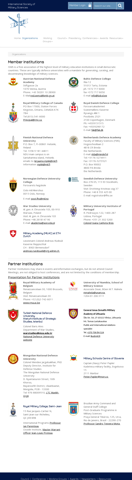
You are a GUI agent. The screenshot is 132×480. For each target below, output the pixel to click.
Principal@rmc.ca (32, 119)
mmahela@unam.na (94, 292)
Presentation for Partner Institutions (34, 277)
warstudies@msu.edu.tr (37, 333)
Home (17, 38)
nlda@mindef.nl (99, 154)
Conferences (89, 38)
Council (61, 38)
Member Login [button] (77, 5)
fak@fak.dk (97, 130)
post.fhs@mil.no (40, 198)
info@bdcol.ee (99, 95)
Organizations (30, 38)
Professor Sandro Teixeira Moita (102, 423)
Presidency (75, 38)
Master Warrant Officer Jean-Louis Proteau (41, 431)
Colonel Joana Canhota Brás (99, 222)
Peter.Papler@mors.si (96, 376)
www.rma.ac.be (31, 302)
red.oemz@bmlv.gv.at (42, 95)
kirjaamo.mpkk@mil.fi (45, 161)
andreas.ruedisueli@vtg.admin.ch (41, 250)
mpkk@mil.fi (43, 164)
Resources (115, 38)
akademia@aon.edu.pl (43, 222)
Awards (104, 38)
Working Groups (47, 40)
